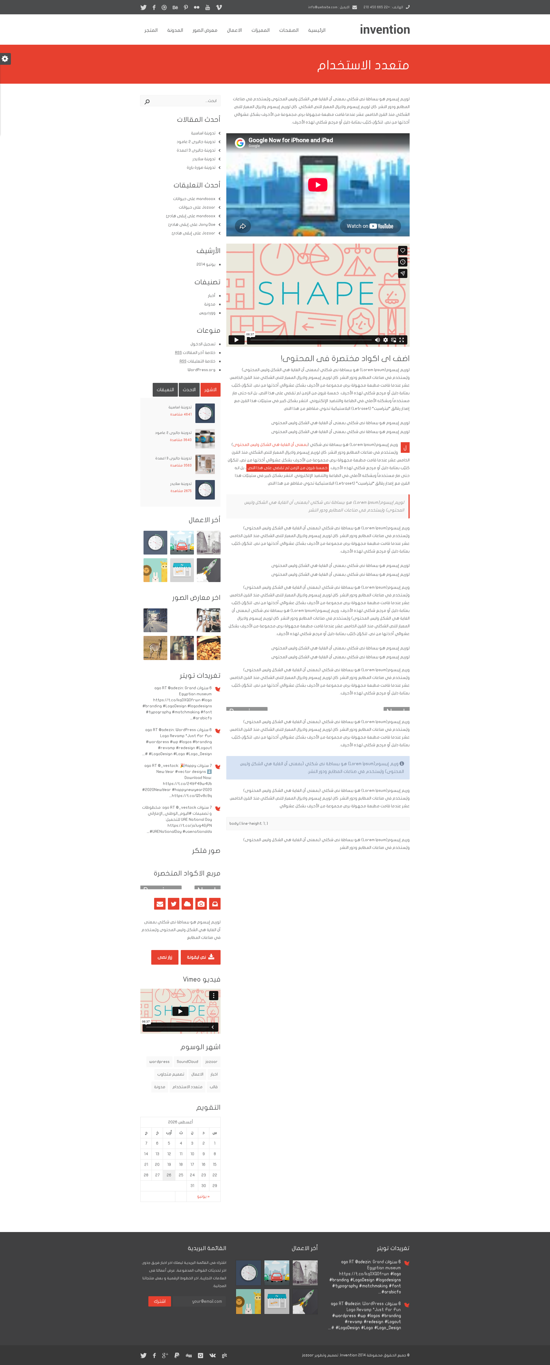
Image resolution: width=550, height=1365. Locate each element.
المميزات (261, 30)
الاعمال (234, 30)
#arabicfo (202, 718)
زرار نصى (165, 957)
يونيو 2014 (206, 264)
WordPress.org (201, 370)
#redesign (185, 748)
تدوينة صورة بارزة (201, 167)
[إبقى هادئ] (155, 581)
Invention (348, 1355)
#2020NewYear (156, 790)
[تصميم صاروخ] (209, 581)
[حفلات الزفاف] (209, 631)
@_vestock (168, 765)
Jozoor (208, 207)
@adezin (175, 688)
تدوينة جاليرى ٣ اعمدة (196, 150)
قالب (214, 1087)
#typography (158, 712)
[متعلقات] (182, 659)
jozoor (211, 1062)
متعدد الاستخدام (187, 1087)
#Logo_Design (199, 754)
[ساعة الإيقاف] (155, 553)
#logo (206, 700)
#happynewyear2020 (192, 790)
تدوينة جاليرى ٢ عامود (196, 142)
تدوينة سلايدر (203, 159)
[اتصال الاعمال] (182, 581)
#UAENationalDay (166, 831)
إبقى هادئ (176, 216)
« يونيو (203, 1196)
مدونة (209, 304)
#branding (152, 706)
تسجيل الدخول (202, 344)
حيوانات (179, 199)
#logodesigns (199, 706)
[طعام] (209, 659)
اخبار (214, 1074)
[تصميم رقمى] (209, 553)
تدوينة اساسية (203, 133)
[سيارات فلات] (182, 553)
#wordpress (157, 742)
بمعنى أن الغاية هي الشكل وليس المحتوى (270, 444)
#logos (185, 742)
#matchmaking (186, 712)
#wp (174, 742)
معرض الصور (205, 30)
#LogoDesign (174, 706)
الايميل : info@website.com (329, 7)
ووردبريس (207, 313)
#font (206, 712)
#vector (183, 771)
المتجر (151, 30)
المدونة (175, 30)
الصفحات (288, 30)
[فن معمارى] (155, 631)
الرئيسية (316, 30)
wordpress (159, 1062)
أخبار (211, 295)
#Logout (204, 748)
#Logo (179, 754)
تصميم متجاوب (170, 1074)
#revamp (166, 748)
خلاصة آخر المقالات (195, 352)
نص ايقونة (197, 957)
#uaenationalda (197, 831)
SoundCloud (187, 1062)
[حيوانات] (155, 659)
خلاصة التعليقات (197, 361)
